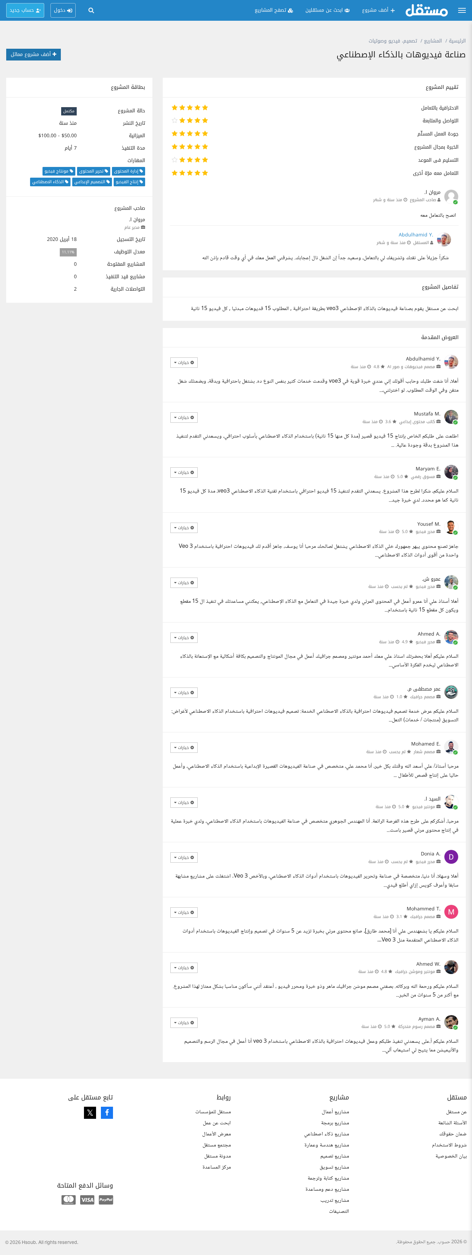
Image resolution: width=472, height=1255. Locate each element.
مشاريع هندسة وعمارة (326, 1145)
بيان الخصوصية (451, 1156)
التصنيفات (339, 1211)
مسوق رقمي (423, 476)
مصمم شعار (424, 752)
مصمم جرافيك (422, 697)
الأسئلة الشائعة (452, 1123)
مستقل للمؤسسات (213, 1112)
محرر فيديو (425, 531)
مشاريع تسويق (334, 1167)
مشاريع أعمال (335, 1112)
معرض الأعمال (216, 1134)
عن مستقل (456, 1112)
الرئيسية (457, 41)
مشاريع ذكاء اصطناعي (326, 1134)
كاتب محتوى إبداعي (417, 421)
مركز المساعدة (216, 1167)
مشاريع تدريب (334, 1200)
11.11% (68, 252)
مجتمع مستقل (216, 1145)
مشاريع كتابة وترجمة (328, 1178)
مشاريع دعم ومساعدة (327, 1189)
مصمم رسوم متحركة (416, 1026)
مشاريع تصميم (334, 1156)
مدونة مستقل (217, 1156)
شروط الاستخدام (449, 1145)
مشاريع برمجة (335, 1123)
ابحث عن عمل (217, 1123)
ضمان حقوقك (453, 1134)
